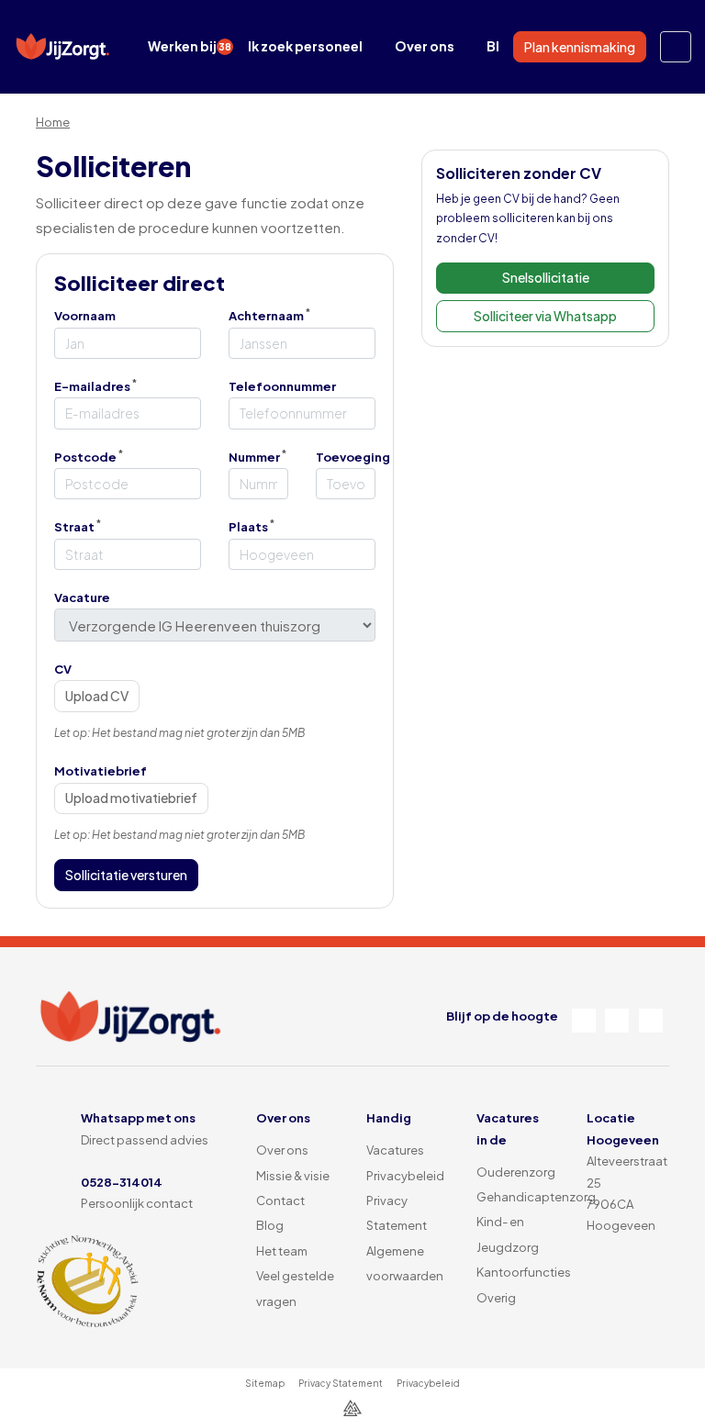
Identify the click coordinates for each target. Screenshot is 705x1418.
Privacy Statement (340, 1383)
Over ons (424, 46)
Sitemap (265, 1383)
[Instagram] (651, 1021)
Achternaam (266, 315)
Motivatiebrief (100, 771)
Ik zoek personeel (305, 46)
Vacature (82, 597)
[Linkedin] (617, 1021)
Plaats (248, 526)
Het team (282, 1251)
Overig (496, 1297)
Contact (280, 1200)
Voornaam (85, 315)
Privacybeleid (405, 1175)
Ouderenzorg (515, 1172)
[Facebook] (584, 1021)
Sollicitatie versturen (126, 874)
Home (53, 121)
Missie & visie (293, 1175)
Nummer (254, 457)
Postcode (85, 457)
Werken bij (189, 46)
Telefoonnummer (282, 386)
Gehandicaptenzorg (536, 1196)
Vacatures (395, 1150)
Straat (74, 526)
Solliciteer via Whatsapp (545, 315)
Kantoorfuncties (523, 1272)
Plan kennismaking (579, 47)
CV (63, 669)
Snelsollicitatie (545, 277)
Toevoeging (353, 457)
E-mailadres (92, 386)
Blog (270, 1225)
